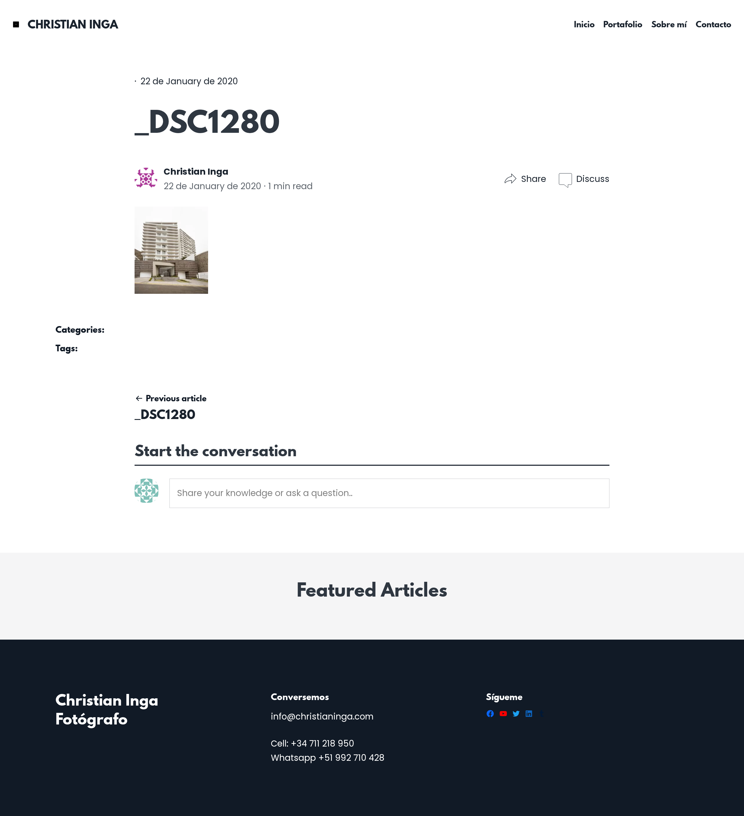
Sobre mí (669, 24)
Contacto (713, 24)
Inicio (584, 24)
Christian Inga (196, 171)
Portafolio (622, 24)
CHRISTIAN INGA (73, 24)
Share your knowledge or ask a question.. (265, 493)
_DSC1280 (165, 414)
